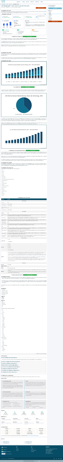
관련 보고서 (50, 20)
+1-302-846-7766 (49, 451)
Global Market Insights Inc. (4, 458)
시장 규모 (50, 11)
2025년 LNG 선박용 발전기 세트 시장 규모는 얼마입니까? (9, 357)
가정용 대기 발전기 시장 (6, 441)
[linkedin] (54, 458)
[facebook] (58, 458)
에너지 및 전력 (3, 4)
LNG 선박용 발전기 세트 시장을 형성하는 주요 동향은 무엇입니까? (11, 370)
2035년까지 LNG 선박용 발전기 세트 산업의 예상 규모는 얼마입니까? (11, 361)
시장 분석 (50, 13)
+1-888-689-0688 (50, 450)
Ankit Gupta (39, 353)
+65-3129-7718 (49, 452)
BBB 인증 (15, 413)
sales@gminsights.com (50, 453)
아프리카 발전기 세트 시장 (28, 441)
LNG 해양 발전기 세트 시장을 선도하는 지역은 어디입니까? (10, 368)
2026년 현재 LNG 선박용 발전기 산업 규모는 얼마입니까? (9, 363)
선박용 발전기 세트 (4, 41)
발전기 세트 (10, 4)
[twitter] (56, 458)
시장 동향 (50, 12)
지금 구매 (55, 8)
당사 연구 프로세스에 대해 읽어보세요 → (33, 435)
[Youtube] (61, 458)
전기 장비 (7, 4)
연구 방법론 (50, 19)
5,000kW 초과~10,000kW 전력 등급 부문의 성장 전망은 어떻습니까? (11, 366)
